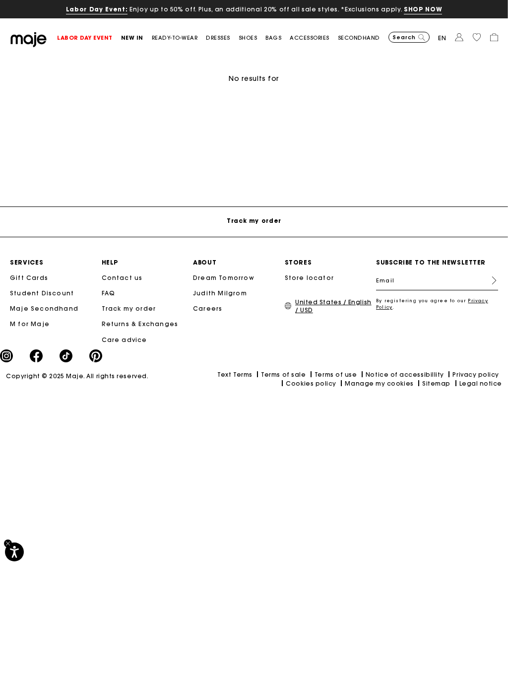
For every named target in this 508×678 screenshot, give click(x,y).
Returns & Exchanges (140, 324)
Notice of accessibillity (405, 374)
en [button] (442, 38)
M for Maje (30, 324)
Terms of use (336, 374)
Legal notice (480, 383)
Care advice (124, 339)
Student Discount (42, 293)
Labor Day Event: (97, 9)
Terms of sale (283, 374)
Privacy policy (475, 374)
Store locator (309, 277)
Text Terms (234, 374)
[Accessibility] (14, 551)
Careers (207, 308)
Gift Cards (29, 277)
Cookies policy (311, 383)
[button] (89, 38)
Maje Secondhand (44, 308)
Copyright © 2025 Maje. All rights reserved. (77, 376)
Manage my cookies (379, 383)
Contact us (122, 277)
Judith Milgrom (220, 293)
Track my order (129, 308)
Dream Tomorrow (223, 277)
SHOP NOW (423, 9)
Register (490, 280)
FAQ (109, 293)
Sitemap (436, 383)
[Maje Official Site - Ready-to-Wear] (28, 39)
